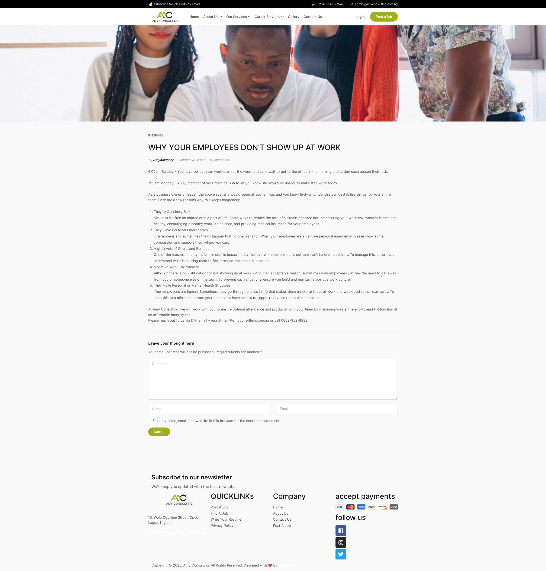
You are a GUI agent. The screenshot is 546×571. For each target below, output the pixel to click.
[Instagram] (340, 542)
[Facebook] (340, 530)
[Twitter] (340, 554)
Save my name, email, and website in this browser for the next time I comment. (216, 421)
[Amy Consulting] (165, 16)
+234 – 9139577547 (164, 528)
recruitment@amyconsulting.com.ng (177, 533)
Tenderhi (285, 565)
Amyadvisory (163, 160)
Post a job (384, 17)
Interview (156, 135)
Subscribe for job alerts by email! (177, 4)
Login (360, 17)
